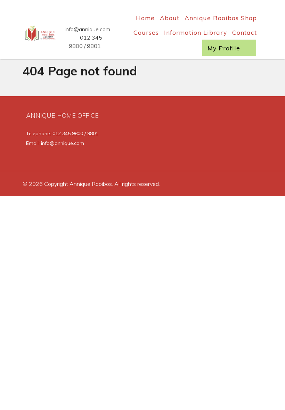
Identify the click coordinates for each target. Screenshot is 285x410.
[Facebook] (194, 135)
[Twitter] (214, 135)
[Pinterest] (253, 135)
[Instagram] (234, 135)
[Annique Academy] (37, 32)
